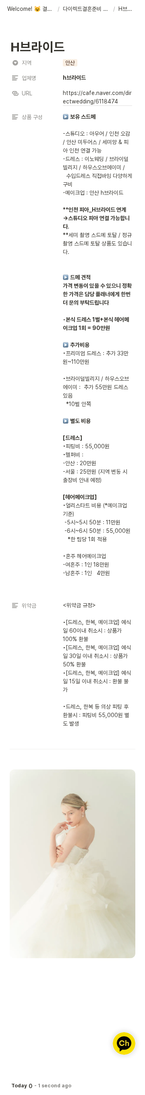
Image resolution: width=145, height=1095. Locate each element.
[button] (31, 9)
